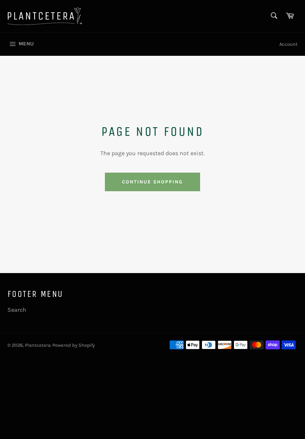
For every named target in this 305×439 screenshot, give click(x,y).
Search (16, 309)
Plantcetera (38, 345)
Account (288, 44)
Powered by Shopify (73, 345)
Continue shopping (152, 182)
